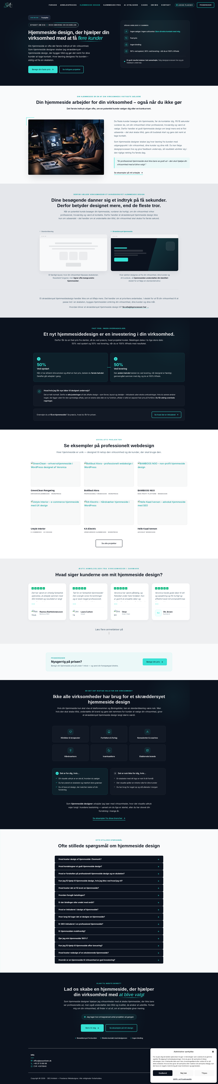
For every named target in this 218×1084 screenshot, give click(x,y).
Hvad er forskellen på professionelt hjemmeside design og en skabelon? (109, 873)
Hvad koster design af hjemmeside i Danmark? (109, 859)
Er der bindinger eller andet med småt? (109, 902)
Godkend (163, 1073)
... (33, 603)
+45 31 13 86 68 (40, 1063)
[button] (213, 1051)
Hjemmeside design (90, 5)
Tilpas (204, 1073)
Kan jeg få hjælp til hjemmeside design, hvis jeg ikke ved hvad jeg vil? (109, 880)
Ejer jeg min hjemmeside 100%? (109, 938)
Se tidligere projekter (71, 69)
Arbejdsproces (68, 5)
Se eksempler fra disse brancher (107, 818)
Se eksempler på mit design (121, 1028)
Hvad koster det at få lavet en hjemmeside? (109, 888)
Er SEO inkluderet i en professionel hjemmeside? (109, 924)
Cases (144, 5)
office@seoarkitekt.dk (42, 1061)
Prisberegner (205, 5)
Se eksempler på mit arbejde (127, 172)
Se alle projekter (109, 543)
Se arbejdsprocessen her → (135, 307)
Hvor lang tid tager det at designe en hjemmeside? (109, 916)
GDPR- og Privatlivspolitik (182, 1079)
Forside (53, 5)
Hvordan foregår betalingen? (109, 895)
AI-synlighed (131, 5)
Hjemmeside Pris (112, 5)
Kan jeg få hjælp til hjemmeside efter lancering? (109, 945)
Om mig (154, 5)
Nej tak (183, 1073)
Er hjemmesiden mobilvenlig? (109, 931)
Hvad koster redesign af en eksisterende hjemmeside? (109, 952)
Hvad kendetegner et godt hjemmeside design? (109, 866)
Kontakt (166, 5)
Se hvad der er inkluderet (165, 415)
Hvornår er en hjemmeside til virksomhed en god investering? (109, 960)
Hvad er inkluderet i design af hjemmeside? (109, 909)
